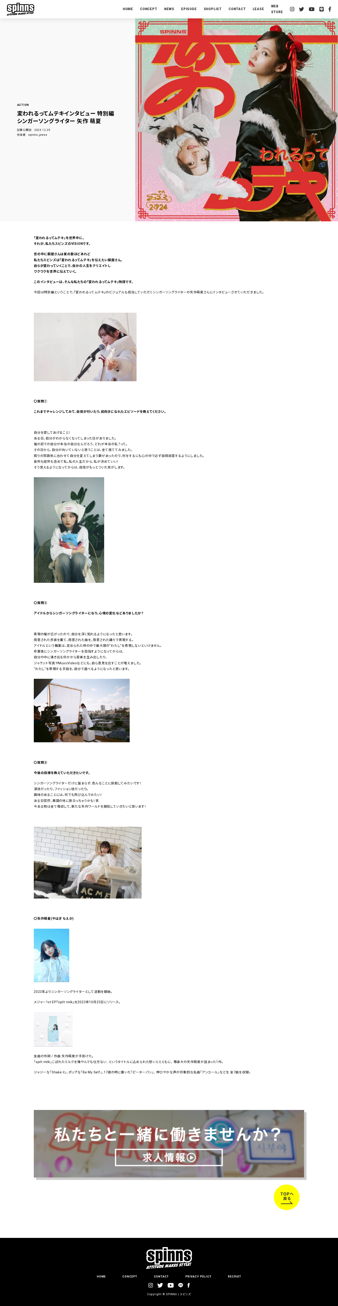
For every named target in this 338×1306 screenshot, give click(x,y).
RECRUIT (234, 1276)
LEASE (258, 9)
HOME (128, 9)
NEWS (169, 9)
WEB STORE (277, 9)
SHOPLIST (213, 9)
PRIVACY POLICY (198, 1276)
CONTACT (237, 9)
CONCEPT (148, 9)
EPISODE (189, 9)
